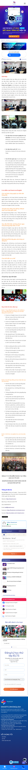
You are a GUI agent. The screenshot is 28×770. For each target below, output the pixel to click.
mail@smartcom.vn (9, 507)
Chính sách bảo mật (6, 740)
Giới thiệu (4, 736)
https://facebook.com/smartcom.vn (16, 510)
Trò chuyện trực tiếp (9, 605)
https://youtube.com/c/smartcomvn (15, 513)
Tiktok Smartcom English (10, 609)
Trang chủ (3, 40)
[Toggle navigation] (1, 2)
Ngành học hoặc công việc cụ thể (10, 543)
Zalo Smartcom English (10, 616)
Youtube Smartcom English (11, 612)
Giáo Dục (8, 40)
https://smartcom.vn (11, 499)
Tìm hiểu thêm (6, 643)
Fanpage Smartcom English (11, 602)
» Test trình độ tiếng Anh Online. (9, 595)
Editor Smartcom (12, 522)
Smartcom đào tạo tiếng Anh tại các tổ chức (9, 41)
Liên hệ (3, 738)
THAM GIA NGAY (15, 55)
